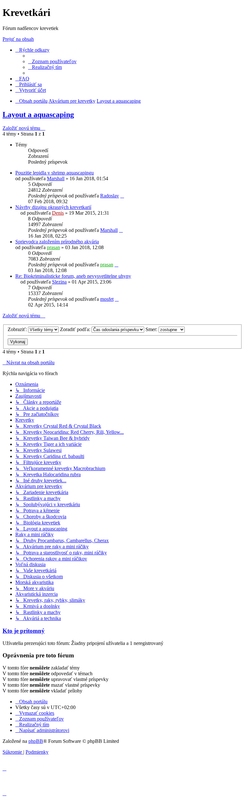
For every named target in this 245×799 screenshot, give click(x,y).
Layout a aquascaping (38, 114)
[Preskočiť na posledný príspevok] (122, 195)
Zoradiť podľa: (76, 329)
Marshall (55, 178)
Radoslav (109, 195)
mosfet (107, 299)
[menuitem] (52, 61)
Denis (58, 213)
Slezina (59, 282)
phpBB (35, 741)
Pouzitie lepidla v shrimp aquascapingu (54, 172)
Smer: (152, 329)
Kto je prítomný (24, 630)
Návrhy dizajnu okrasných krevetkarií (53, 207)
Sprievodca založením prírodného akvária (57, 241)
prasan (53, 247)
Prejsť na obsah (18, 39)
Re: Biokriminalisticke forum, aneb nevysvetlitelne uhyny (73, 276)
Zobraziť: (18, 329)
